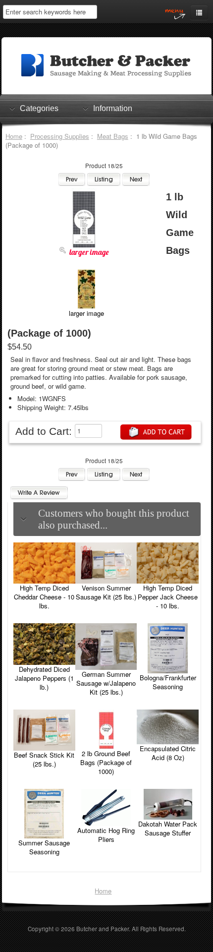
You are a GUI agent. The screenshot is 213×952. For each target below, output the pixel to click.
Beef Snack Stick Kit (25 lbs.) (44, 759)
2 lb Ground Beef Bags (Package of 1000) (106, 762)
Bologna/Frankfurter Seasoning (168, 682)
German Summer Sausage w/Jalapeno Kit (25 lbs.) (106, 683)
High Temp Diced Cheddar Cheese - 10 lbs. (44, 596)
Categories (39, 108)
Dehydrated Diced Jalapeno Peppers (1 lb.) (44, 678)
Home (13, 136)
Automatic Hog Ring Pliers (106, 835)
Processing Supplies (59, 136)
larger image (86, 313)
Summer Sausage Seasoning (44, 847)
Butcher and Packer (102, 929)
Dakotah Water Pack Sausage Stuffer (167, 828)
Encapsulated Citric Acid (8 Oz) (168, 753)
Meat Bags (112, 136)
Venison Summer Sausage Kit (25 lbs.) (106, 592)
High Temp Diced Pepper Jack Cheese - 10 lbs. (168, 596)
